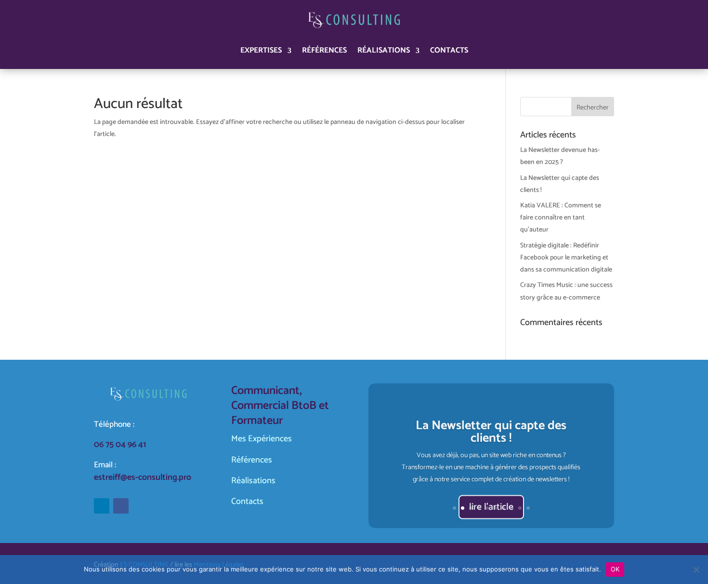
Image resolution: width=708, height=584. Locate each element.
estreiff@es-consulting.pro (142, 477)
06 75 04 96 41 (120, 444)
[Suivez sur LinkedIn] (101, 506)
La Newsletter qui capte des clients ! (491, 430)
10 (528, 508)
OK (615, 569)
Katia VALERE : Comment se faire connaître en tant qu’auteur (560, 217)
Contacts (449, 50)
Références (324, 50)
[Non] (696, 569)
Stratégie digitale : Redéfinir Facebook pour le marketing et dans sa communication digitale (566, 257)
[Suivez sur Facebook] (121, 506)
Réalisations (383, 50)
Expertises (261, 50)
